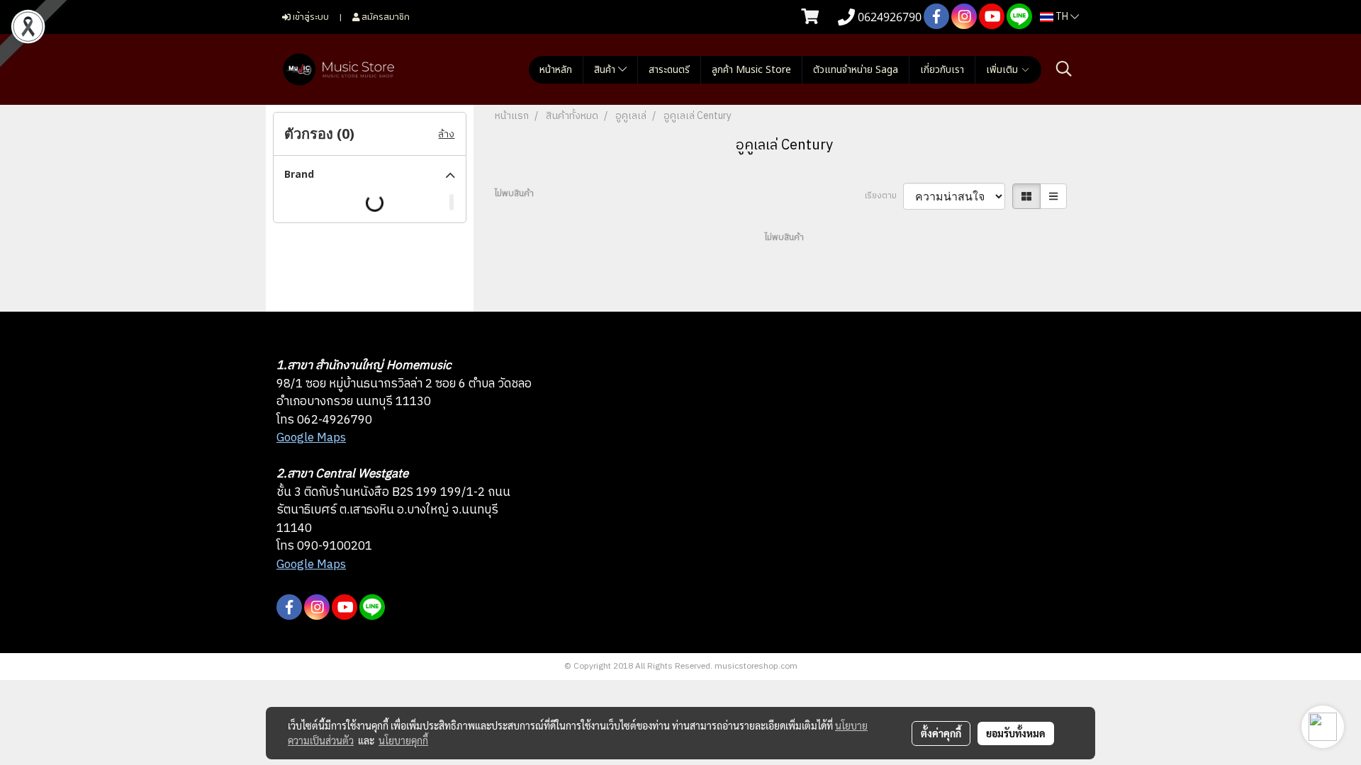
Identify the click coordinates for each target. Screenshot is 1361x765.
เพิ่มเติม (1003, 69)
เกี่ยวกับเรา (942, 69)
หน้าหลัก (555, 69)
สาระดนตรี (669, 69)
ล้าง (446, 134)
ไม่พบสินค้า (514, 194)
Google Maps (311, 438)
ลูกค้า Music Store (751, 69)
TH (1061, 16)
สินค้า (606, 69)
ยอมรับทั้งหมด (1016, 733)
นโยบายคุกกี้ (403, 740)
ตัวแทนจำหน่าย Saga (855, 69)
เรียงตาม (884, 196)
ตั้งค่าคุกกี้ (941, 733)
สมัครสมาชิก (384, 16)
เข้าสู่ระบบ (310, 16)
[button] (1064, 69)
